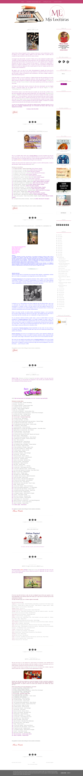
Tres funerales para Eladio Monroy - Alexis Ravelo (25, 437)
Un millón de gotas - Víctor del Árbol (22, 699)
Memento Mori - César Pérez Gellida (21, 692)
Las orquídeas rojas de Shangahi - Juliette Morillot (23, 180)
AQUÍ (13, 398)
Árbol (28, 431)
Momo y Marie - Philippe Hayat (20, 191)
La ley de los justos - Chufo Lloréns (21, 700)
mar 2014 (61, 302)
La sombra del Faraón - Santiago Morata (22, 615)
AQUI (33, 164)
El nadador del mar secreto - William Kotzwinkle (24, 475)
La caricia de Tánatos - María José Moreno (23, 485)
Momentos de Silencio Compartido (26, 378)
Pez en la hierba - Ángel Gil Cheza (21, 445)
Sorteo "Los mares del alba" (63, 206)
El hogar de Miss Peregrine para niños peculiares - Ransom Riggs (28, 421)
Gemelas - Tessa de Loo (18, 404)
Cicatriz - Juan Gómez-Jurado (20, 494)
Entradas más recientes (16, 762)
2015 (59, 254)
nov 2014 (61, 288)
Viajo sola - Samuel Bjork (18, 409)
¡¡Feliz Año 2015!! (32, 29)
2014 (59, 255)
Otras (32, 558)
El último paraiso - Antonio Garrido (21, 184)
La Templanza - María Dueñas (20, 425)
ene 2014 (61, 306)
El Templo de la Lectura (32, 569)
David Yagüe (19, 99)
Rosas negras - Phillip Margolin (21, 435)
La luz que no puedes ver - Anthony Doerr (22, 182)
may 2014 (61, 299)
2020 (59, 245)
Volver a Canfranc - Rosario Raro (21, 503)
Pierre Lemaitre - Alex (62, 273)
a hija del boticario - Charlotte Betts (21, 178)
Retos (32, 219)
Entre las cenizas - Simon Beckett (21, 461)
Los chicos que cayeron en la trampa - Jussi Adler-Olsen (26, 470)
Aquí (14, 684)
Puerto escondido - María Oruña (21, 477)
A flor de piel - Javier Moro (19, 185)
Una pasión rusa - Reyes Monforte (21, 193)
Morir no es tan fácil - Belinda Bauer (22, 471)
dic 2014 (60, 257)
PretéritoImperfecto (17, 89)
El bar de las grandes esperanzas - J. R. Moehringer (25, 487)
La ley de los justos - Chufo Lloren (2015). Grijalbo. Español (27, 195)
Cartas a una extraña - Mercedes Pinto (22, 712)
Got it (68, 772)
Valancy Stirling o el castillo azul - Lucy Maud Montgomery (27, 500)
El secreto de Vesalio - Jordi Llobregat (22, 452)
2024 (59, 238)
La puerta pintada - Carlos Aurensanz (21, 175)
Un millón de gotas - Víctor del (20, 431)
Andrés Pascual (26, 99)
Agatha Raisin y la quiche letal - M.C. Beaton (23, 429)
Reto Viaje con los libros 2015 (32, 566)
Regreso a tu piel (48, 87)
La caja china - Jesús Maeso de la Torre (22, 188)
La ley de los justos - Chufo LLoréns (22, 432)
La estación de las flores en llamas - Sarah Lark (24, 198)
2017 (59, 250)
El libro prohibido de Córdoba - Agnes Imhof (23, 181)
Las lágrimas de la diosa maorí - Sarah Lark (22, 172)
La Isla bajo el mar (27, 89)
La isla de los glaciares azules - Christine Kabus (24, 190)
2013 (59, 308)
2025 (59, 236)
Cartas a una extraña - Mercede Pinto (22, 460)
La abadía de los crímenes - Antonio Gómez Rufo (23, 177)
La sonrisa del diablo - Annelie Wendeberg (22, 402)
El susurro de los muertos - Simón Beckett (23, 480)
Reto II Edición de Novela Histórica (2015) (33, 131)
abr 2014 (60, 301)
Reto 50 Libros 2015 (32, 374)
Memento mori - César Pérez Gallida (22, 415)
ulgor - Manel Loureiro (19, 484)
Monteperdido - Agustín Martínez (21, 462)
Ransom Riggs (36, 620)
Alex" (17, 96)
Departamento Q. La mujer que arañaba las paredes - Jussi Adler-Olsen (30, 428)
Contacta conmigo (58, 1)
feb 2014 (60, 304)
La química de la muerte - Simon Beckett (23, 457)
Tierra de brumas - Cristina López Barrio (23, 501)
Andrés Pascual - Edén (62, 274)
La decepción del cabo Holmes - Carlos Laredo (24, 488)
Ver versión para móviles (32, 764)
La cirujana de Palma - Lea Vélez (20, 171)
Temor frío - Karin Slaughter (63, 193)
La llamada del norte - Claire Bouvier (22, 441)
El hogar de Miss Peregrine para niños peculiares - (24, 620)
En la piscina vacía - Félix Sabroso (21, 481)
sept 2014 (61, 292)
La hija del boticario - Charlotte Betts (22, 442)
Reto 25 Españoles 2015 (32, 659)
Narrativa (32, 367)
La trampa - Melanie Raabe (20, 451)
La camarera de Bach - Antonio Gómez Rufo (22, 168)
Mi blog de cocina (47, 1)
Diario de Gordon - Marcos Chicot (21, 455)
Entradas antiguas (49, 762)
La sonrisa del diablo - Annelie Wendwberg (24, 603)
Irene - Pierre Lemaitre (19, 439)
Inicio (22, 1)
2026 (59, 234)
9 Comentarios (39, 651)
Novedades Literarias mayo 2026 (34, 1)
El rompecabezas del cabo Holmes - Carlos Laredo (25, 424)
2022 (59, 241)
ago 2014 (61, 294)
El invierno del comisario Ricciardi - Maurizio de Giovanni (26, 434)
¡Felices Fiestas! (32, 529)
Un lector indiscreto (37, 159)
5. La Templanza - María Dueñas (19, 174)
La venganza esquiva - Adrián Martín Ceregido (24, 493)
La (14, 490)
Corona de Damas (25, 81)
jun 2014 (60, 297)
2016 (59, 252)
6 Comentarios (39, 521)
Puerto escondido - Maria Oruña (21, 719)
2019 (59, 247)
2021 (59, 243)
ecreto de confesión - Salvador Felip (22, 496)
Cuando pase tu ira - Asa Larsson (21, 498)
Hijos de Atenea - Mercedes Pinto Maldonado (24, 194)
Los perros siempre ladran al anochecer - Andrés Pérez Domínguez (28, 412)
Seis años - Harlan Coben (19, 464)
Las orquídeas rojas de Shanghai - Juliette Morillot (25, 444)
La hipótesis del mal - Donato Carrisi (21, 406)
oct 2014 (60, 290)
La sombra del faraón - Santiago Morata (21, 170)
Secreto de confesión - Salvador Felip (22, 732)
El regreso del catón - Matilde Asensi (22, 491)
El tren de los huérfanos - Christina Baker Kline (23, 411)
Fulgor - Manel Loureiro (19, 723)
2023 (59, 240)
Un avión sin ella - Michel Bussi (20, 418)
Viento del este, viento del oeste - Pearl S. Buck (24, 483)
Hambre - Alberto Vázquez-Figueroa (21, 689)
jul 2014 (60, 295)
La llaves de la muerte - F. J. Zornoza (22, 465)
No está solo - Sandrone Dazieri (21, 458)
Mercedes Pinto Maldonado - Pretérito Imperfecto (32, 226)
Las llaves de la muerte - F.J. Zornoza (22, 187)
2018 (59, 248)
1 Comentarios (39, 219)
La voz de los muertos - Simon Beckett (22, 497)
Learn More (63, 772)
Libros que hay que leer (32, 666)
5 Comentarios (40, 367)
